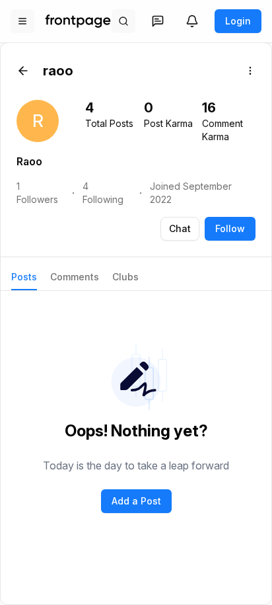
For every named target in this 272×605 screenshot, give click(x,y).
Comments (74, 276)
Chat (180, 228)
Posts (24, 276)
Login (238, 20)
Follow (230, 228)
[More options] (250, 70)
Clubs (125, 276)
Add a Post (136, 500)
